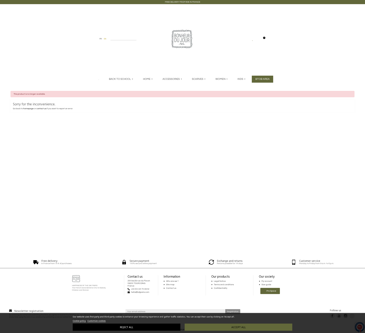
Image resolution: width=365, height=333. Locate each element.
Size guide (266, 285)
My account (266, 281)
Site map (170, 285)
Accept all (238, 327)
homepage (28, 109)
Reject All (126, 327)
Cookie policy (79, 320)
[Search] (135, 39)
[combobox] (121, 39)
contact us (41, 109)
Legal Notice (220, 281)
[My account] (257, 39)
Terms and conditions (224, 285)
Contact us (171, 288)
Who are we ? (172, 281)
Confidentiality (220, 288)
